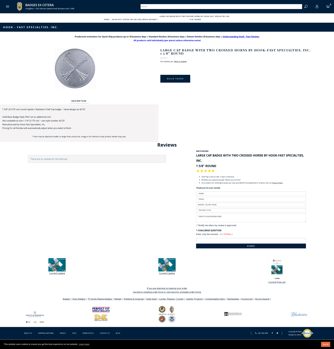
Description (78, 101)
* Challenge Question (208, 230)
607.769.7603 (263, 333)
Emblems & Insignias (134, 299)
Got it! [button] (326, 344)
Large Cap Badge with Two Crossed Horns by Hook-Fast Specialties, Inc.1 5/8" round (195, 18)
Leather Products (194, 299)
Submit (251, 246)
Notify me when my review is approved (217, 225)
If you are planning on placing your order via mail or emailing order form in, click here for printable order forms (167, 290)
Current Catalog (57, 273)
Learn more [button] (84, 344)
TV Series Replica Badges (100, 299)
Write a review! (180, 61)
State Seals (151, 299)
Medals (117, 299)
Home (106, 19)
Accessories (247, 299)
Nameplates (233, 299)
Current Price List (276, 282)
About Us (28, 333)
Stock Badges (78, 299)
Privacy (63, 333)
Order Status (88, 333)
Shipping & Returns (46, 333)
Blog (118, 333)
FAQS (74, 333)
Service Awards (262, 299)
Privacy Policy (277, 183)
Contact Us (105, 333)
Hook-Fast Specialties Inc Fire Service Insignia (134, 19)
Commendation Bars (215, 299)
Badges (66, 299)
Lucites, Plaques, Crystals (171, 299)
